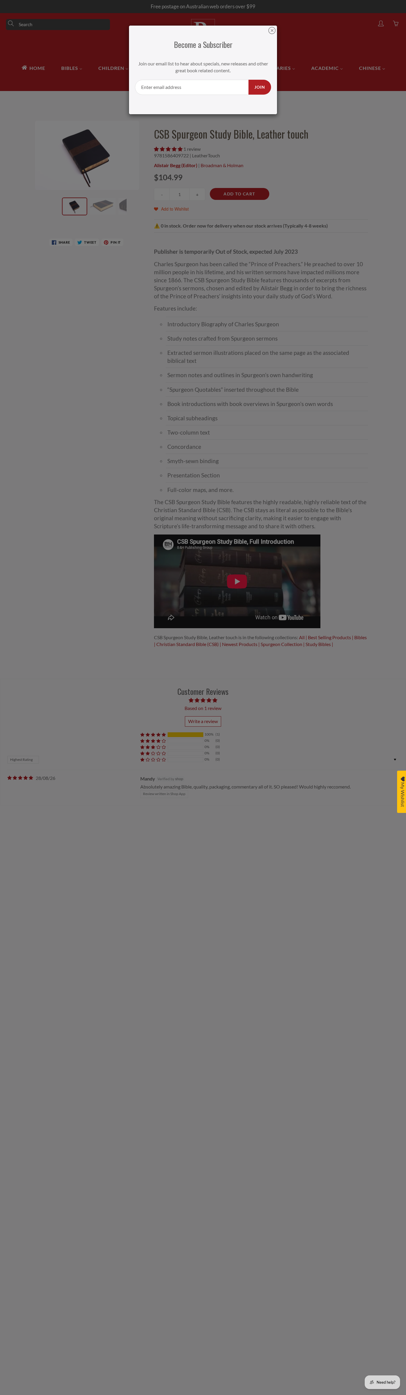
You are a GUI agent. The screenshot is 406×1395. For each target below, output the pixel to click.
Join (259, 87)
